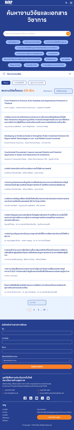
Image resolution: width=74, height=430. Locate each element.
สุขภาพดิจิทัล (66, 59)
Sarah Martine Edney (33, 143)
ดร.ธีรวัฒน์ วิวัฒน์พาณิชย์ (12, 173)
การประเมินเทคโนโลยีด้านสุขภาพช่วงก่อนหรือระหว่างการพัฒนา (37, 48)
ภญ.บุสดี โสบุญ (9, 224)
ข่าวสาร (4, 412)
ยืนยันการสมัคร (37, 366)
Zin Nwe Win (46, 143)
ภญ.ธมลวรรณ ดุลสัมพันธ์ (12, 126)
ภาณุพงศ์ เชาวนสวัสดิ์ (43, 107)
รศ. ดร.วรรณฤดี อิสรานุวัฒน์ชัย (25, 224)
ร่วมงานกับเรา (41, 409)
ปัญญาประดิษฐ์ (15, 65)
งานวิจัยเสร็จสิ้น (19, 83)
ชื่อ (3, 329)
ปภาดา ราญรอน (9, 107)
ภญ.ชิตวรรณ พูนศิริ (43, 224)
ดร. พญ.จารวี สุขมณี (29, 292)
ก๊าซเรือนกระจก (51, 59)
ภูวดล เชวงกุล (38, 173)
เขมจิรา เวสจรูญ (26, 240)
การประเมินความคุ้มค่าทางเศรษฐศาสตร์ (29, 53)
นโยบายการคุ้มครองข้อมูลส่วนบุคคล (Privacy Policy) (54, 412)
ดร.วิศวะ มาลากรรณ (10, 276)
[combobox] (37, 361)
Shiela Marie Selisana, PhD (38, 159)
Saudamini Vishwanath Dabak (15, 159)
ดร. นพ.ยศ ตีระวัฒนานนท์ (12, 292)
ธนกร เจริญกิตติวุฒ (28, 126)
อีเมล (4, 347)
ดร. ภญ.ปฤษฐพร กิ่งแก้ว (12, 240)
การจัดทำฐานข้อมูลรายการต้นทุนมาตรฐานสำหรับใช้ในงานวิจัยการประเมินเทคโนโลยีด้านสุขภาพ (36, 235)
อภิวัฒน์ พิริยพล (27, 173)
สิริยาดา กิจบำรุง (29, 259)
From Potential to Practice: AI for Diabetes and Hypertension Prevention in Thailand (35, 102)
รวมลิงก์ (5, 415)
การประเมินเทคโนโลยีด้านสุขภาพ (55, 42)
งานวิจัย (5, 409)
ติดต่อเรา (5, 420)
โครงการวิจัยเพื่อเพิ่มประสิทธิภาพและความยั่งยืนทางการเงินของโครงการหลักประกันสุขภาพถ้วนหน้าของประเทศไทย (35, 286)
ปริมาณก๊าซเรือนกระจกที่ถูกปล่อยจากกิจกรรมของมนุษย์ (22, 59)
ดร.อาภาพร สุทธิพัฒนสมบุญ (13, 259)
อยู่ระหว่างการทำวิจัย (36, 83)
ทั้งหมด (6, 83)
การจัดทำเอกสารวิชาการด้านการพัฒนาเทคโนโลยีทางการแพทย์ (27, 168)
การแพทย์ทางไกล (31, 65)
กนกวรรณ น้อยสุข (42, 126)
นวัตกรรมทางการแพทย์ (32, 42)
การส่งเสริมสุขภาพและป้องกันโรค (53, 65)
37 (44, 309)
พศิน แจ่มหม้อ (40, 205)
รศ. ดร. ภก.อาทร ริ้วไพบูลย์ (41, 240)
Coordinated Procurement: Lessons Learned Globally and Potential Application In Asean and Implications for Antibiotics (32, 153)
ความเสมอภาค (53, 53)
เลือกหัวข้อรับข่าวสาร (10, 356)
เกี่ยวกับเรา (5, 418)
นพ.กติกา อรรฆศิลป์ (10, 205)
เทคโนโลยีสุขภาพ (13, 42)
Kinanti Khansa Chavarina (25, 107)
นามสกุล (6, 338)
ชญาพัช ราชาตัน (53, 159)
